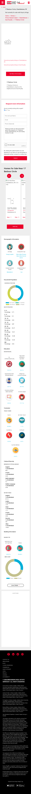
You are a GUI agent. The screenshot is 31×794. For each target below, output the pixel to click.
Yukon (17, 690)
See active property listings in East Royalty (15, 65)
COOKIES (5, 675)
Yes (9, 110)
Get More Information (15, 74)
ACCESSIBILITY (6, 677)
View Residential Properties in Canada (11, 714)
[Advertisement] (15, 620)
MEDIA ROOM (6, 661)
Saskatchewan (15, 687)
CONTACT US (6, 659)
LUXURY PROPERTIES (8, 665)
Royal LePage (16, 3)
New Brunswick (22, 687)
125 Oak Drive (10, 210)
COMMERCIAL (6, 667)
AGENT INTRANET (7, 669)
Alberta (18, 685)
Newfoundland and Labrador (9, 688)
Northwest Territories (20, 688)
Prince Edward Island (10, 690)
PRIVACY (5, 673)
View (16, 217)
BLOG (4, 663)
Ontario (11, 685)
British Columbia (24, 700)
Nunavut (21, 690)
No (5, 110)
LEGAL (4, 671)
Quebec (15, 685)
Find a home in (6, 685)
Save (8, 217)
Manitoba (10, 687)
